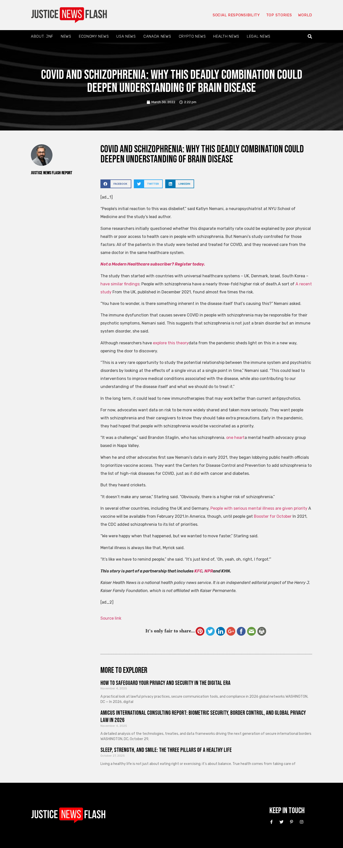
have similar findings (119, 284)
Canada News (157, 36)
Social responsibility (236, 15)
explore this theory (171, 343)
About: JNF (42, 36)
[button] (310, 36)
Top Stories (279, 15)
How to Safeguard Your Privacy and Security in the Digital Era (165, 683)
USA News (126, 36)
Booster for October (273, 516)
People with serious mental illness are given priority (258, 508)
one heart (235, 437)
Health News (226, 36)
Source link (110, 618)
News (66, 36)
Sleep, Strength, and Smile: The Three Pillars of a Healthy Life (166, 750)
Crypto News (192, 36)
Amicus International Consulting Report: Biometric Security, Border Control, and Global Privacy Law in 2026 (203, 716)
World (305, 15)
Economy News (94, 36)
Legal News (258, 36)
